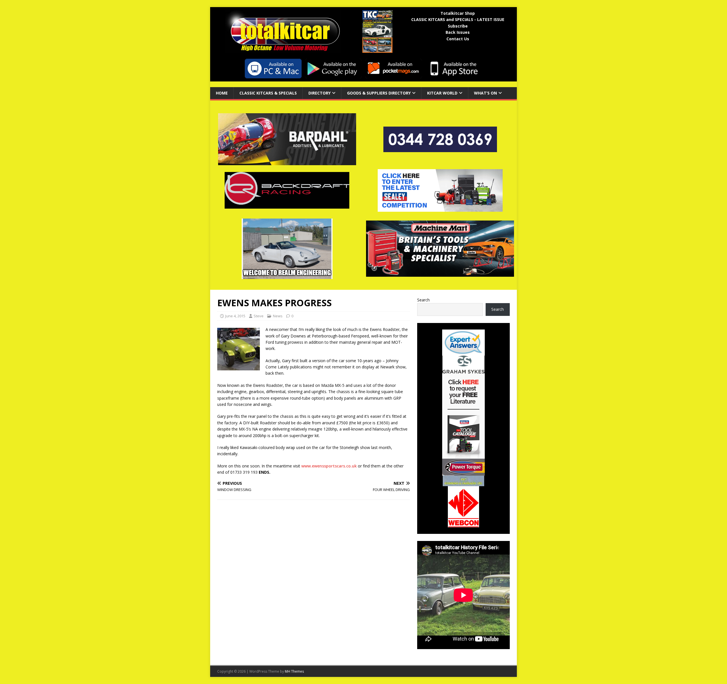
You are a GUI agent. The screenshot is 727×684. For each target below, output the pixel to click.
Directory (319, 93)
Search (423, 300)
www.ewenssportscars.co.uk (329, 466)
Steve (259, 315)
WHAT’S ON (485, 93)
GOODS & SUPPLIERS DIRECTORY (379, 93)
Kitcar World (442, 93)
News (278, 315)
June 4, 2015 (235, 315)
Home (222, 93)
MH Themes (294, 671)
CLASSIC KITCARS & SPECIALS (268, 93)
